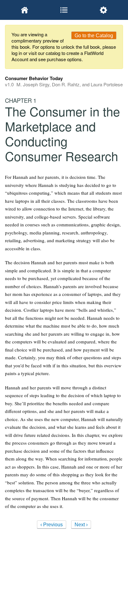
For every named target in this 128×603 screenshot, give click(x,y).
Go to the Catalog (94, 35)
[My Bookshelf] (24, 10)
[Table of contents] (64, 10)
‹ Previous (51, 524)
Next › (81, 524)
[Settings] (103, 10)
